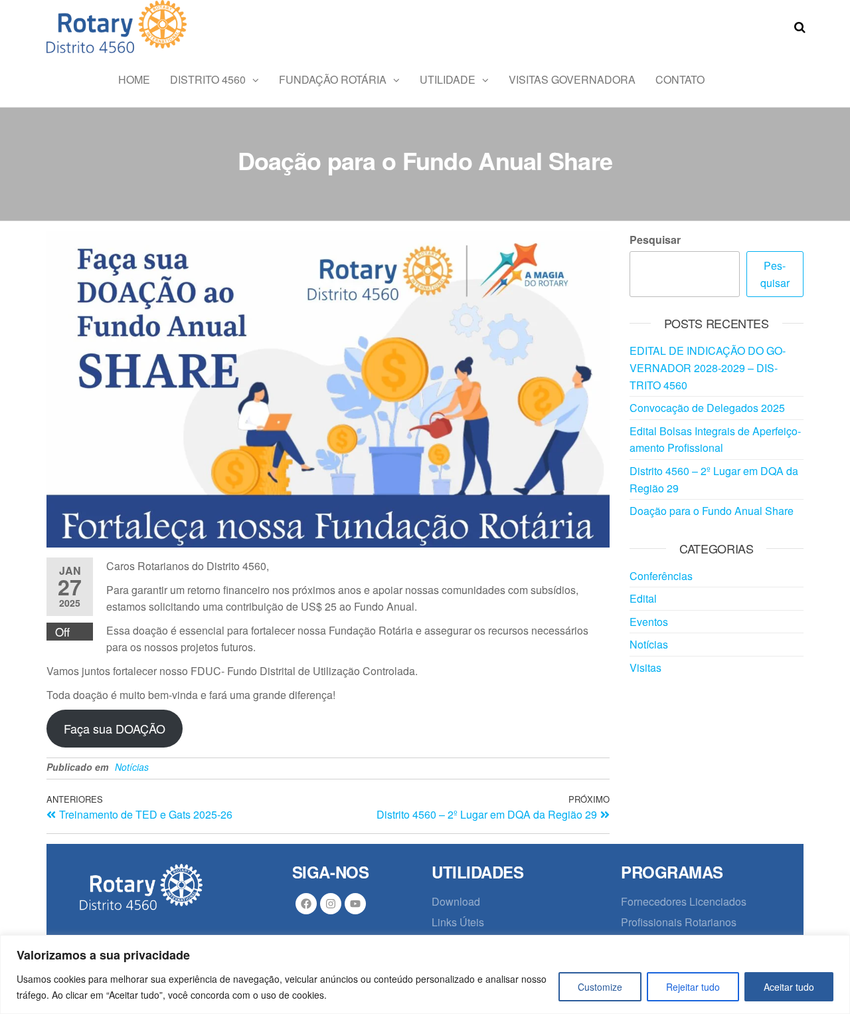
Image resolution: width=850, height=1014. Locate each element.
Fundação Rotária (332, 79)
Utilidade (447, 79)
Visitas (645, 667)
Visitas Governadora (572, 79)
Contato (680, 79)
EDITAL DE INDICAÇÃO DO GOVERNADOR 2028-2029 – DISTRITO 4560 (708, 367)
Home (134, 79)
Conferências (661, 575)
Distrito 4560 (208, 79)
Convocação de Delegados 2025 (707, 407)
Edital (643, 598)
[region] (425, 974)
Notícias (132, 766)
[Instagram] (330, 903)
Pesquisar (655, 239)
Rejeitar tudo (693, 986)
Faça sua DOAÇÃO (114, 728)
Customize (600, 986)
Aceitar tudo (789, 986)
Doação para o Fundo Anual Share (712, 510)
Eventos (649, 621)
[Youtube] (355, 903)
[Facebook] (306, 903)
